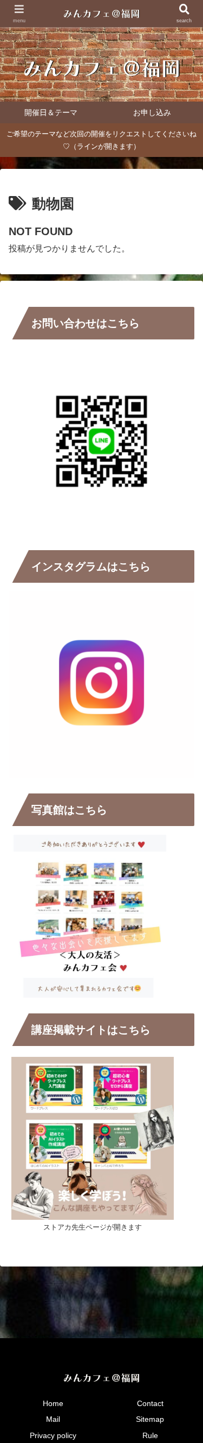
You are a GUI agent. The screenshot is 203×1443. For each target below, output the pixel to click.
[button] (181, 1330)
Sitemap (150, 1419)
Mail (53, 1419)
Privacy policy (53, 1435)
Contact (150, 1403)
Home (53, 1403)
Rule (150, 1435)
